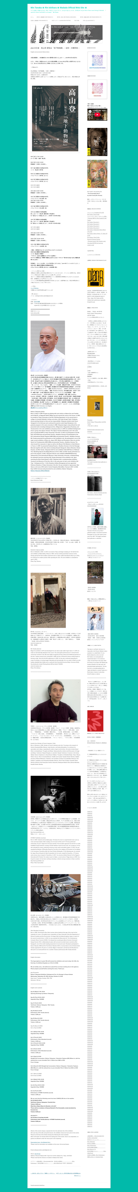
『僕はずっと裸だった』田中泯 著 (95, 504)
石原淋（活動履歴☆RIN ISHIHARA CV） (39, 20)
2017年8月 (89, 962)
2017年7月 (89, 964)
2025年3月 (89, 828)
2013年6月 (89, 1052)
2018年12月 (90, 935)
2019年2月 (89, 933)
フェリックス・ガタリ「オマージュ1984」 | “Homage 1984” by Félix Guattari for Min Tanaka (97, 218)
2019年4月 (89, 930)
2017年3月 (89, 971)
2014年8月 (89, 1025)
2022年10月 (90, 870)
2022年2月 (89, 884)
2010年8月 (89, 1115)
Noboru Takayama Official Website (40, 470)
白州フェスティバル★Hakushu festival (61, 20)
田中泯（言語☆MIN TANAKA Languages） (67, 17)
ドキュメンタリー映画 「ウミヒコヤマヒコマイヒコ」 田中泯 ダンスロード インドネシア (95, 553)
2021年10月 (90, 889)
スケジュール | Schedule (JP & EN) (95, 212)
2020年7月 (89, 907)
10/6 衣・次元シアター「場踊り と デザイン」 (43, 1173)
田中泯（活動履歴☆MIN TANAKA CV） (45, 17)
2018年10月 (90, 939)
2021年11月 (90, 888)
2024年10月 (90, 834)
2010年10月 (90, 1111)
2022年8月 (89, 874)
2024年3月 (89, 844)
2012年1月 (89, 1082)
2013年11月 (90, 1042)
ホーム (32, 17)
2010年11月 (90, 1109)
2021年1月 (89, 903)
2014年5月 (89, 1031)
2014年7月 (89, 1027)
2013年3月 (89, 1055)
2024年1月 (89, 847)
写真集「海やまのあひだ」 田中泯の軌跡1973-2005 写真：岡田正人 (93, 473)
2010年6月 (89, 1118)
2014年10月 (90, 1021)
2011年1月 (89, 1105)
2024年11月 (90, 832)
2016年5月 (89, 987)
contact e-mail (90, 245)
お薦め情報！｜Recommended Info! (44, 1161)
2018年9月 (89, 941)
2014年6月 (89, 1029)
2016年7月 (89, 983)
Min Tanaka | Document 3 (93, 226)
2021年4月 (89, 899)
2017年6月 (89, 966)
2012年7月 (89, 1071)
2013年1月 (89, 1059)
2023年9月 (89, 853)
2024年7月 (89, 838)
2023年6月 (89, 859)
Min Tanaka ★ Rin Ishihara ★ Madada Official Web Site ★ (59, 7)
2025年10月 (90, 821)
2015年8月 (89, 1004)
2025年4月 (89, 826)
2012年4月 (89, 1076)
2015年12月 (90, 996)
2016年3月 (89, 991)
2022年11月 (90, 868)
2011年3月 (89, 1101)
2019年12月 (90, 916)
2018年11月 (90, 937)
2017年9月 (89, 960)
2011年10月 (90, 1088)
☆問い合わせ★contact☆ (89, 20)
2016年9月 (89, 979)
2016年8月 (89, 981)
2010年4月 (89, 1122)
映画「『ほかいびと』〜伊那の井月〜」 (96, 599)
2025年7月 (89, 825)
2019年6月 (89, 926)
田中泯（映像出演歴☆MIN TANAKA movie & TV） (91, 17)
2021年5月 (89, 897)
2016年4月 (89, 989)
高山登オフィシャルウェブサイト (39, 407)
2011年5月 (89, 1097)
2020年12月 (90, 905)
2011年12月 (90, 1084)
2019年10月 (90, 920)
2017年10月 (90, 958)
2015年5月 (89, 1010)
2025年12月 (90, 817)
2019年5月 (89, 928)
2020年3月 (89, 910)
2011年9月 (89, 1090)
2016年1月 (89, 994)
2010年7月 (89, 1117)
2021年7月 (89, 893)
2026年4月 (89, 813)
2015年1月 (89, 1015)
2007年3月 (89, 1124)
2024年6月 (89, 840)
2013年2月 (89, 1057)
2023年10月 (90, 851)
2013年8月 (89, 1048)
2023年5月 (89, 861)
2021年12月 (90, 886)
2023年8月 (89, 855)
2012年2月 (89, 1080)
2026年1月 (89, 815)
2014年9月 (89, 1023)
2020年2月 (89, 912)
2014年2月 (89, 1036)
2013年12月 (90, 1040)
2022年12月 (90, 867)
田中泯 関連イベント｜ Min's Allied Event (50, 1163)
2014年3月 (89, 1034)
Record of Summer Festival (93, 239)
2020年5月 (89, 909)
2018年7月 (89, 945)
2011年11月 (90, 1086)
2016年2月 (89, 992)
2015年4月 (89, 1012)
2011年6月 (89, 1096)
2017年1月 (89, 975)
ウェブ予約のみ (34, 288)
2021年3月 (89, 901)
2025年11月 (90, 819)
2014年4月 (89, 1033)
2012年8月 (89, 1069)
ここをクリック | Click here (93, 254)
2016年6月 (89, 985)
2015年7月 (89, 1006)
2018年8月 (89, 943)
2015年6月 (89, 1008)
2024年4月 (89, 842)
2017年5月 (89, 968)
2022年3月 (89, 882)
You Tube (76, 20)
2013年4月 (89, 1054)
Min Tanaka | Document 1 (93, 222)
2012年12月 (90, 1061)
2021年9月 (89, 891)
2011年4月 (89, 1099)
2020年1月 (89, 914)
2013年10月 (90, 1044)
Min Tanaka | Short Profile (93, 214)
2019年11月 (90, 918)
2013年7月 (89, 1050)
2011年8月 (89, 1092)
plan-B (88, 290)
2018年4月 (89, 951)
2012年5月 (89, 1075)
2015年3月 (89, 1013)
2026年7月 (89, 811)
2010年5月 (89, 1120)
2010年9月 (89, 1113)
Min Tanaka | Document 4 (93, 227)
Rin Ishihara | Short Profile (93, 237)
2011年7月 (89, 1094)
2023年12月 (90, 849)
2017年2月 (89, 973)
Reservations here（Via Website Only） (41, 1142)
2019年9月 (89, 922)
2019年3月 (89, 931)
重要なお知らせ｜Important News (95, 1157)
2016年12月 (90, 977)
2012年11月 (90, 1063)
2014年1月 (89, 1038)
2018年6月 (89, 947)
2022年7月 (89, 876)
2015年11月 (90, 998)
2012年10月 (90, 1065)
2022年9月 (89, 872)
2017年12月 (90, 954)
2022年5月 (89, 878)
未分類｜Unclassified (92, 1137)
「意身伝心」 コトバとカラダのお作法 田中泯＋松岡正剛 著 (93, 439)
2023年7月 (89, 857)
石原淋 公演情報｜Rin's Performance (95, 1155)
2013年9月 (89, 1046)
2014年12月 (90, 1017)
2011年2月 (89, 1103)
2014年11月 (90, 1019)
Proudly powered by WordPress (37, 1185)
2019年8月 (89, 924)
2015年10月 (90, 1000)
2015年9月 (89, 1002)
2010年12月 (90, 1107)
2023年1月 (89, 865)
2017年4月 (89, 970)
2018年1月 (89, 952)
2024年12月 (90, 830)
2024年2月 (89, 846)
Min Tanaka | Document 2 (93, 224)
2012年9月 (89, 1067)
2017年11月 (90, 956)
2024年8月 (89, 836)
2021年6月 (89, 895)
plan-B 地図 (37, 301)
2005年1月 (89, 1126)
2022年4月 (89, 880)
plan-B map (37, 1153)
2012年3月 (89, 1078)
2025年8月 (89, 823)
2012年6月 (89, 1073)
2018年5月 (89, 949)
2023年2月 (89, 863)
